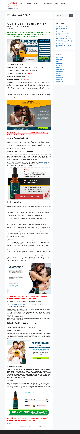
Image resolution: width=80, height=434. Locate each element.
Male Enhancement (48, 3)
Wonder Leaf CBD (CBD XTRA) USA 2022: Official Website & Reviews (27, 25)
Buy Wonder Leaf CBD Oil (13, 424)
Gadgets (58, 61)
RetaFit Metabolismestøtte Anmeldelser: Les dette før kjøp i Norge (64, 45)
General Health (37, 3)
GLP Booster (59, 65)
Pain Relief (56, 3)
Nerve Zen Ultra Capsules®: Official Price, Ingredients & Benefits (62, 33)
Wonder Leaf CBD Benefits (24, 424)
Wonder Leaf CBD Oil (34, 424)
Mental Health (59, 71)
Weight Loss (63, 3)
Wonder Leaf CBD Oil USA (35, 426)
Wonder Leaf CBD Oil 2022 (43, 424)
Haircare (58, 67)
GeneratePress (48, 432)
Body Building (28, 3)
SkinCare (21, 3)
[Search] (71, 15)
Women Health (59, 81)
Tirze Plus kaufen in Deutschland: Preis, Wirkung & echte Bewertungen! (64, 28)
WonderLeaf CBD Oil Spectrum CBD (16, 304)
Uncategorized (59, 77)
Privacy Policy (22, 6)
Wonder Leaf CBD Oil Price (12, 426)
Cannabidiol (11, 423)
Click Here (26, 80)
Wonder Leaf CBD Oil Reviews (24, 426)
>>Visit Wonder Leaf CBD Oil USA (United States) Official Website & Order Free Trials (27, 134)
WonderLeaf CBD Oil (45, 426)
